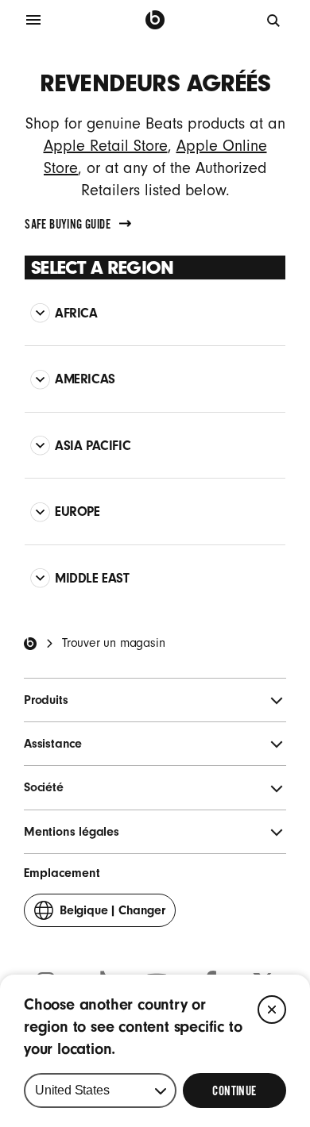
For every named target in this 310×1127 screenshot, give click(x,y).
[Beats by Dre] (155, 19)
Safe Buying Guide (67, 225)
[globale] (274, 20)
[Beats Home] (30, 643)
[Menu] (33, 19)
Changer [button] (112, 915)
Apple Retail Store (106, 146)
